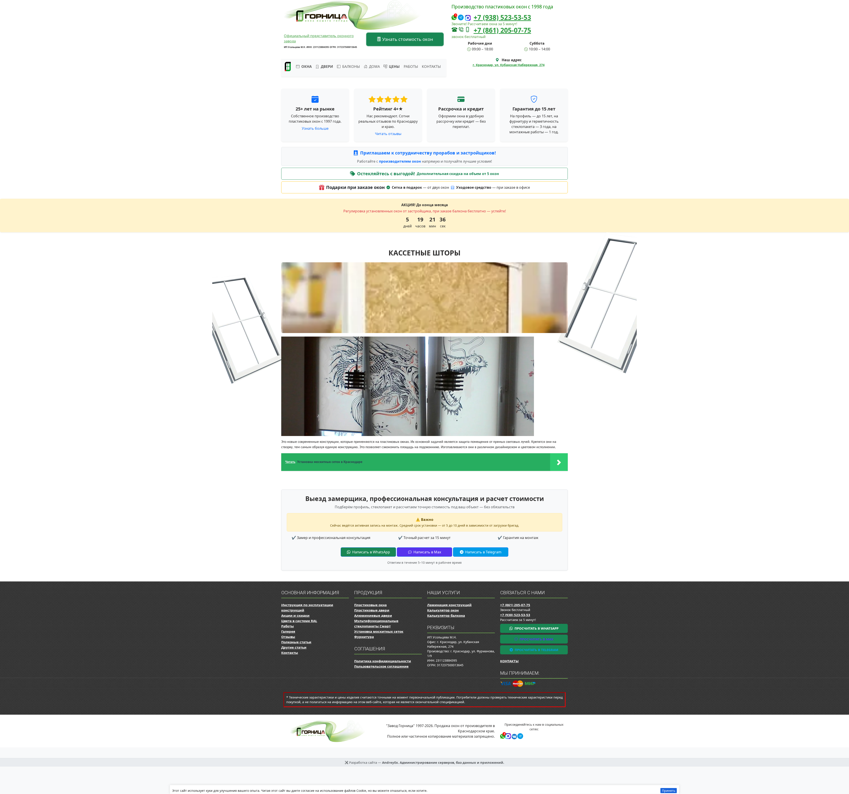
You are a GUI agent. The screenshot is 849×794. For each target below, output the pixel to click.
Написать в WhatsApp (370, 552)
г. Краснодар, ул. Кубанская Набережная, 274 (509, 65)
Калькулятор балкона (446, 615)
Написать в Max (427, 552)
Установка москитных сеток (378, 631)
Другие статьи (293, 647)
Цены (394, 66)
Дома (374, 66)
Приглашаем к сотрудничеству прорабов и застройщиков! (428, 153)
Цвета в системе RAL (299, 621)
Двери (326, 66)
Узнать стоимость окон (407, 39)
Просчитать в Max (536, 639)
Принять (668, 790)
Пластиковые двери (371, 610)
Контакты (431, 66)
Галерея (288, 631)
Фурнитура (364, 636)
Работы (411, 66)
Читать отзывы (388, 133)
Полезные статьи (296, 642)
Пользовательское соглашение (381, 666)
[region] (424, 789)
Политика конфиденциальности (382, 661)
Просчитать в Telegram (536, 649)
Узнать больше (315, 128)
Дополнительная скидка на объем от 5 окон (458, 173)
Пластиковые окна (370, 605)
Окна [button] (306, 66)
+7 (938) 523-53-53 (502, 17)
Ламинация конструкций (449, 605)
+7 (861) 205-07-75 (502, 30)
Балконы (350, 66)
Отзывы (288, 636)
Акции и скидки (295, 615)
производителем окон (400, 161)
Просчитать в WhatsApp (536, 628)
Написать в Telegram (482, 552)
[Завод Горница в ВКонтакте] (513, 735)
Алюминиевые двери (373, 615)
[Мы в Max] (468, 18)
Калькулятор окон (443, 610)
